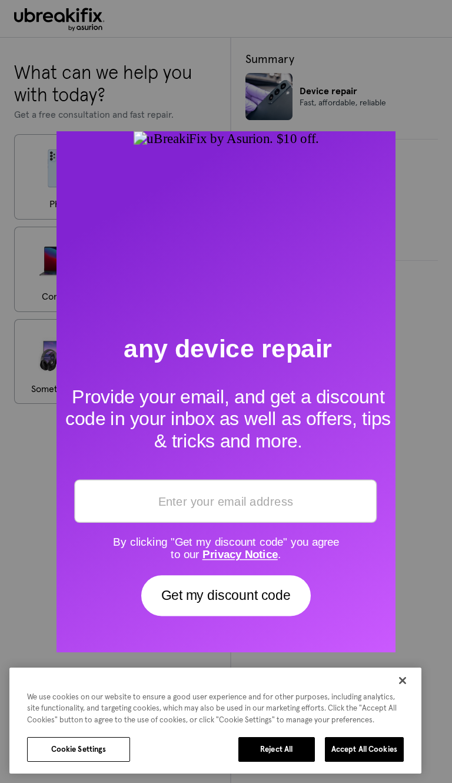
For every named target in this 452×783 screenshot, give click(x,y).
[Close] (403, 681)
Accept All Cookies (364, 749)
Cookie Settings (79, 749)
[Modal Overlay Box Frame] (226, 391)
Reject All (276, 749)
